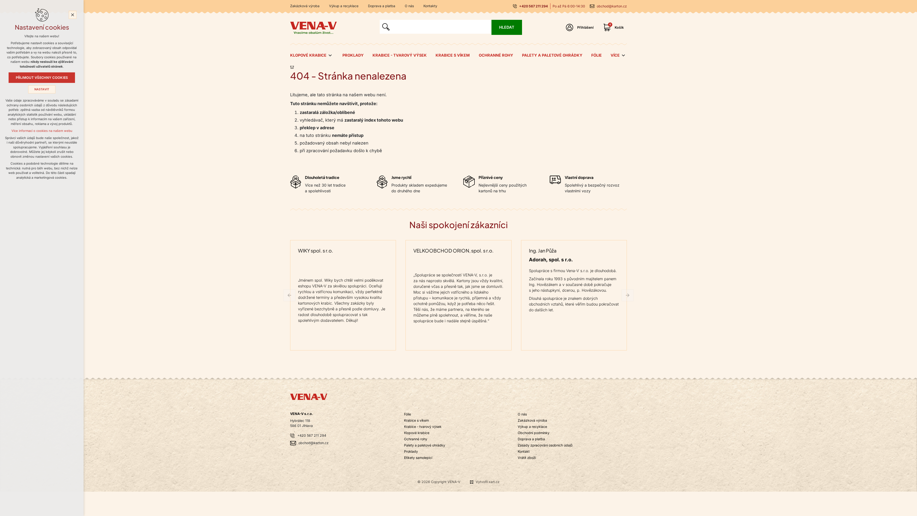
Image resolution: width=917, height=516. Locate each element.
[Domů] (293, 66)
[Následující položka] (628, 295)
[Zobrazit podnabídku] (330, 55)
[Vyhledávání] (435, 27)
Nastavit (41, 89)
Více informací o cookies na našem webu (41, 131)
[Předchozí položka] (289, 295)
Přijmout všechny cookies (42, 78)
